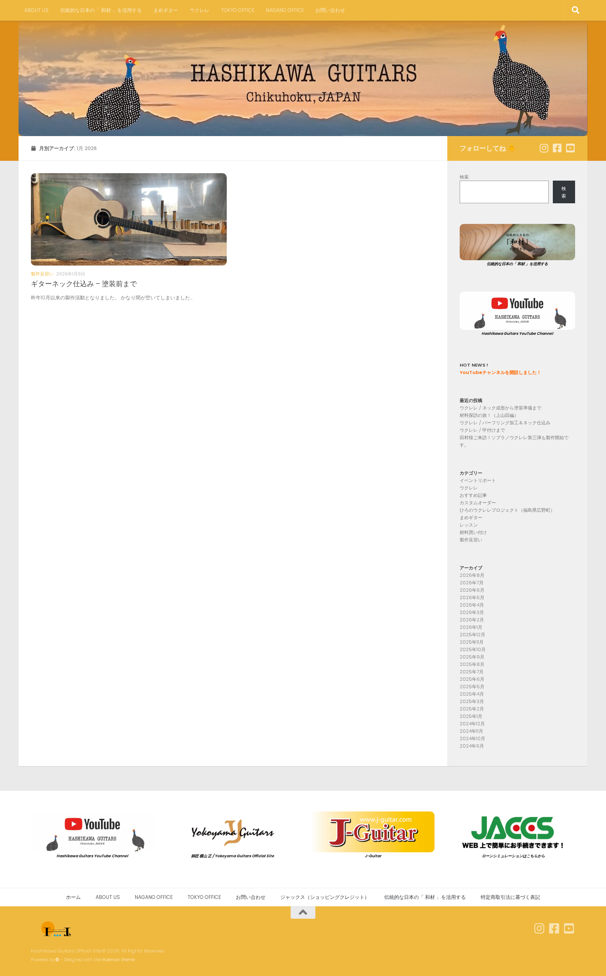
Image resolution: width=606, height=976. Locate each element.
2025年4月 (472, 694)
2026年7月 (472, 582)
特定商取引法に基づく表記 (510, 897)
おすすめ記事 (473, 495)
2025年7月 (472, 671)
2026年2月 (472, 619)
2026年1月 (471, 627)
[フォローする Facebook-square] (557, 148)
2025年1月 (471, 716)
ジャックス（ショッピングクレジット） (324, 897)
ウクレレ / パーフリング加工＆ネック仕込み (505, 422)
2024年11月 (471, 731)
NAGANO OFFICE (285, 10)
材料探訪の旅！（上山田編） (489, 415)
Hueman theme (118, 959)
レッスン (469, 525)
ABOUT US (36, 10)
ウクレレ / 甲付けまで (482, 430)
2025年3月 (472, 701)
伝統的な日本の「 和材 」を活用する (101, 10)
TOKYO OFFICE (237, 10)
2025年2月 (472, 709)
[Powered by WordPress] (57, 960)
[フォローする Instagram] (544, 148)
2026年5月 (472, 597)
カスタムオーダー (478, 502)
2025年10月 (473, 649)
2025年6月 (472, 679)
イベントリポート (478, 480)
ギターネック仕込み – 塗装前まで (84, 284)
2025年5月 (472, 686)
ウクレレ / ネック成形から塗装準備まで (500, 408)
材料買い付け (473, 532)
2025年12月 (472, 634)
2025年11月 (472, 642)
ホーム (73, 897)
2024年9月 (472, 746)
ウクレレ (199, 10)
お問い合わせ (330, 10)
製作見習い (42, 274)
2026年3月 (472, 612)
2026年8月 (472, 575)
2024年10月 (472, 738)
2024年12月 (472, 723)
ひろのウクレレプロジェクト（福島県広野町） (507, 510)
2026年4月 (472, 605)
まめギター (165, 10)
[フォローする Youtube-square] (570, 148)
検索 (464, 177)
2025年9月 (472, 657)
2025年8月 (472, 664)
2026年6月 (472, 590)
